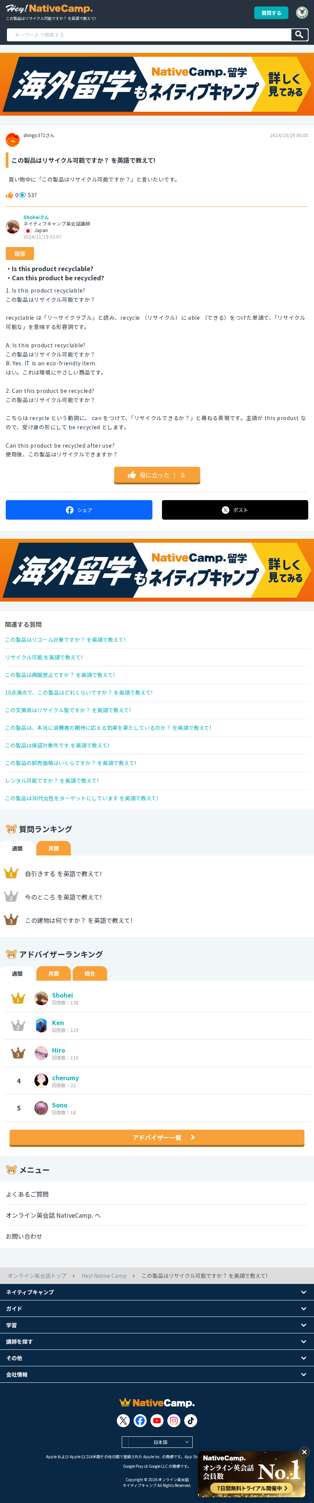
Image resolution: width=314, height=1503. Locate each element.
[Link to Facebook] (140, 1420)
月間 (53, 848)
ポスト (240, 510)
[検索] (299, 35)
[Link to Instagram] (173, 1420)
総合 (90, 973)
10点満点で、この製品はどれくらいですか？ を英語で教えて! (78, 692)
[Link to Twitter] (123, 1420)
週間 (17, 848)
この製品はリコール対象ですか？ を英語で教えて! (65, 639)
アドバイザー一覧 (157, 1137)
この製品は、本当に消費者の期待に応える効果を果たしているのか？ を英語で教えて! (108, 727)
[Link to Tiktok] (190, 1420)
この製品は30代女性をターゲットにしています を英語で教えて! (81, 798)
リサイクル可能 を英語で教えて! (43, 657)
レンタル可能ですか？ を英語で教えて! (51, 780)
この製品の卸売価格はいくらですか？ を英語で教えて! (70, 763)
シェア (84, 510)
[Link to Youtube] (157, 1420)
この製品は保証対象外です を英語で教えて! (57, 745)
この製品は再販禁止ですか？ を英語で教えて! (59, 675)
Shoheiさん (36, 217)
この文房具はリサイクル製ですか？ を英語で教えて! (68, 710)
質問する (271, 12)
